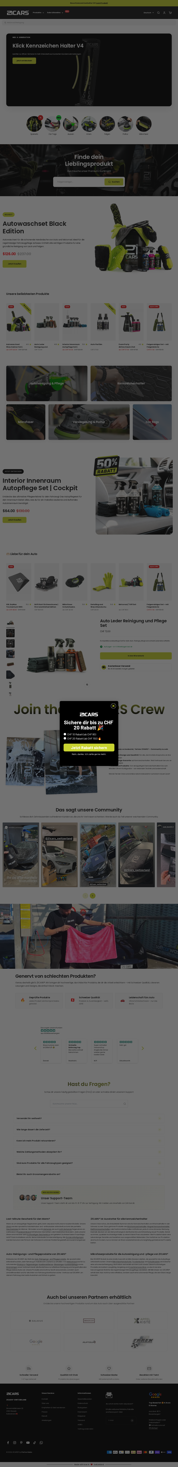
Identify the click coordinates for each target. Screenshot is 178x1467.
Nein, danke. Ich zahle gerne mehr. (89, 754)
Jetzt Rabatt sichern (89, 747)
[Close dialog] (113, 706)
